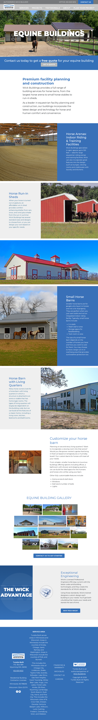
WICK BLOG (59, 671)
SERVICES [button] (24, 8)
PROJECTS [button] (37, 8)
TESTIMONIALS (52, 8)
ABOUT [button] (66, 8)
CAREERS (59, 679)
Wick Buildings (79, 674)
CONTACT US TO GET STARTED (49, 556)
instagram (20, 691)
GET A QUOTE (49, 64)
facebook (17, 691)
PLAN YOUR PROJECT (84, 8)
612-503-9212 (71, 2)
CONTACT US (85, 2)
